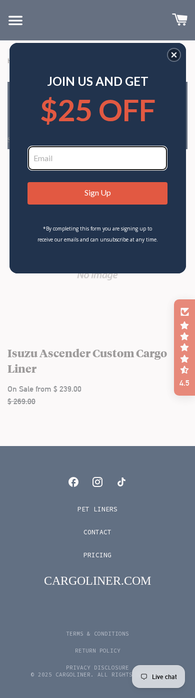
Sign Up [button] (97, 192)
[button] (174, 55)
